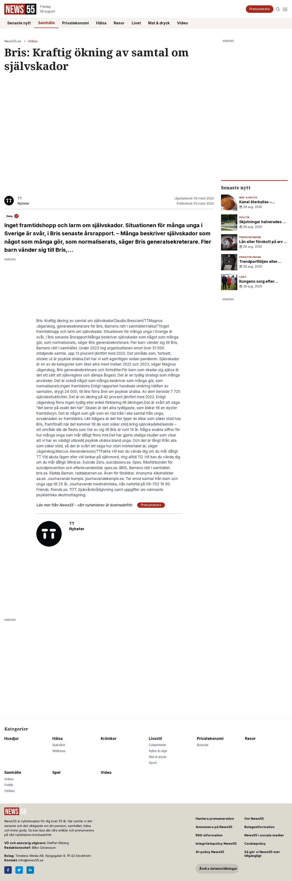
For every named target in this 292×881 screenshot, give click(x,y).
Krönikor (109, 738)
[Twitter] (19, 870)
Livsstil (155, 738)
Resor (119, 23)
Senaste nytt (19, 23)
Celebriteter (157, 745)
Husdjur (11, 738)
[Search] (278, 9)
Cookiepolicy (255, 844)
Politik (8, 785)
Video (182, 23)
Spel (56, 772)
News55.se (12, 41)
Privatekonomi (75, 23)
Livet (136, 23)
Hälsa (101, 23)
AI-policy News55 (210, 852)
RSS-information (209, 835)
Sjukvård (58, 745)
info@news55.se (31, 860)
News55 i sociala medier (264, 835)
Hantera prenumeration (215, 819)
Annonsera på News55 (214, 827)
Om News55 (254, 819)
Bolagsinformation (259, 827)
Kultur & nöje (158, 751)
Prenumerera (259, 9)
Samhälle (46, 23)
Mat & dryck (159, 23)
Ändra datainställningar (218, 869)
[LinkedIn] (30, 870)
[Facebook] (8, 870)
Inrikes (33, 41)
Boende (202, 745)
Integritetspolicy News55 (216, 844)
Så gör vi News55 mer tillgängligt (262, 854)
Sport (153, 763)
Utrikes (9, 791)
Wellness (59, 751)
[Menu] (285, 9)
